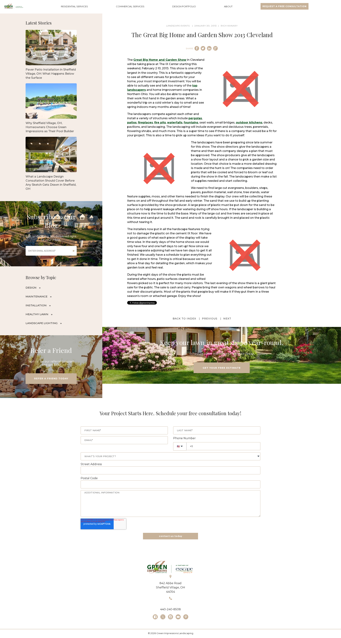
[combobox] (170, 456)
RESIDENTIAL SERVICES (74, 6)
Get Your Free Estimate (222, 367)
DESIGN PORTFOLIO (184, 6)
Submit (74, 251)
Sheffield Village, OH (170, 587)
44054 (170, 591)
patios (132, 122)
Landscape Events (178, 26)
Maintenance (36, 296)
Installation (36, 305)
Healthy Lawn (37, 314)
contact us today (170, 536)
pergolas (195, 118)
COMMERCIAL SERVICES (130, 6)
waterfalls (174, 122)
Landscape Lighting (42, 323)
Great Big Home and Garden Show (159, 59)
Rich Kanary (229, 25)
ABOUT (228, 6)
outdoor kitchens (249, 122)
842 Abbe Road (170, 583)
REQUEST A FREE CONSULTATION (284, 6)
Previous (209, 318)
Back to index (184, 318)
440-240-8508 (170, 609)
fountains (191, 122)
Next (227, 318)
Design (31, 287)
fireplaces (145, 122)
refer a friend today (51, 378)
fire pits (160, 122)
